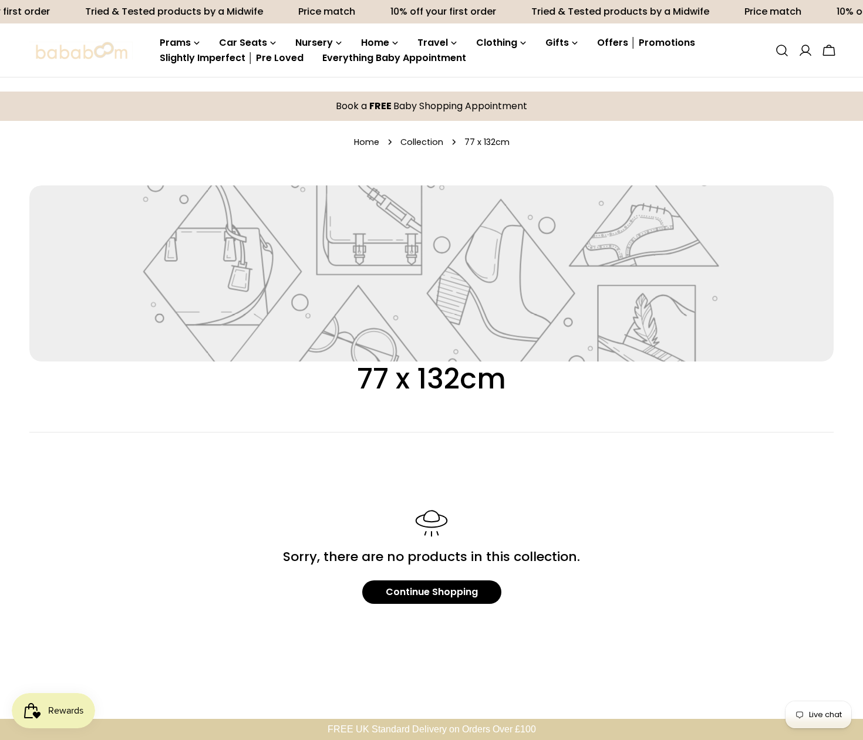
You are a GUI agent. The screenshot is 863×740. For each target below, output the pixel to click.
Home (366, 142)
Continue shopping (432, 592)
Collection (421, 142)
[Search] (782, 50)
